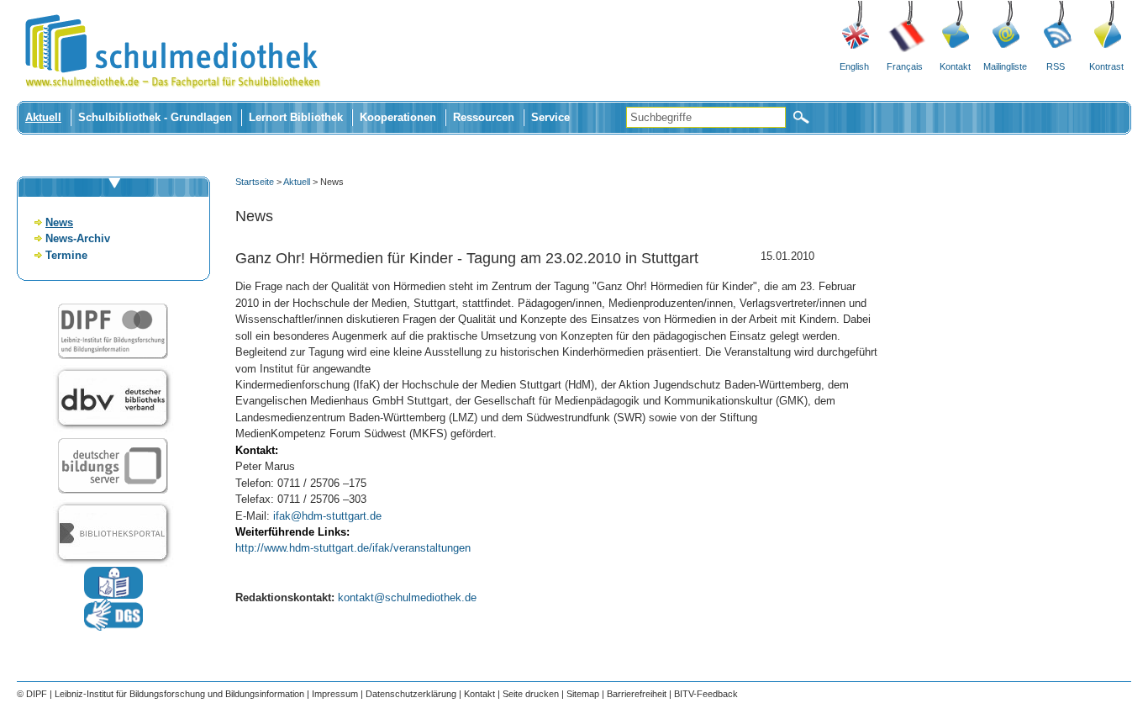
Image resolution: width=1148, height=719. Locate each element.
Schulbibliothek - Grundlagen (155, 117)
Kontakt (955, 66)
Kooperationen (398, 117)
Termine (66, 255)
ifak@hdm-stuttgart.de (327, 516)
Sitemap (582, 694)
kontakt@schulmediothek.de (407, 597)
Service (550, 117)
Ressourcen (483, 117)
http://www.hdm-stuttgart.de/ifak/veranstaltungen (353, 548)
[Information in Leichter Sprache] (113, 595)
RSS (1055, 66)
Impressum (335, 694)
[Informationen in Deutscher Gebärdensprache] (113, 627)
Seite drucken (531, 694)
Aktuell (43, 117)
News (59, 222)
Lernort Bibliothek (296, 117)
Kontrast (1106, 66)
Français (905, 66)
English (854, 66)
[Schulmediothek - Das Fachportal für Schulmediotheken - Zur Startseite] (172, 97)
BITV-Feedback (706, 694)
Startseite (254, 182)
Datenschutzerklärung (411, 694)
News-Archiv (77, 238)
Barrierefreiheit (636, 694)
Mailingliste (1005, 66)
